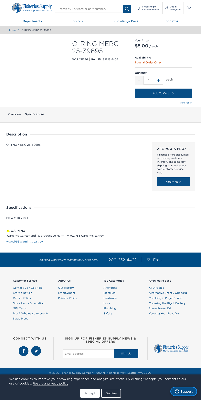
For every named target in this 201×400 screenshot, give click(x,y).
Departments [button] (33, 21)
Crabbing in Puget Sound (165, 298)
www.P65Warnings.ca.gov (24, 241)
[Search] (127, 9)
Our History (66, 287)
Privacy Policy (67, 298)
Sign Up (126, 353)
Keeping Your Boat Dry (164, 313)
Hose (106, 303)
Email (158, 259)
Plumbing (109, 308)
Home (12, 30)
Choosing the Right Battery (167, 303)
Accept (90, 393)
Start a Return (22, 293)
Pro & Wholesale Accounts (31, 313)
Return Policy (185, 102)
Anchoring (110, 287)
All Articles (156, 287)
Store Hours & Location (28, 303)
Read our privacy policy (50, 383)
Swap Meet (20, 318)
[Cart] (188, 8)
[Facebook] (24, 348)
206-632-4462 (123, 259)
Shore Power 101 (160, 308)
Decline (111, 393)
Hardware (110, 298)
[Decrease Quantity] (139, 80)
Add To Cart (161, 93)
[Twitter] (36, 348)
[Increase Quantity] (158, 80)
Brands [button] (78, 21)
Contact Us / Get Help (28, 287)
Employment (66, 293)
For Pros (171, 21)
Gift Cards (20, 308)
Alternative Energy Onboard (168, 293)
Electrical (109, 293)
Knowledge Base (125, 21)
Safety (107, 313)
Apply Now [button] (173, 181)
